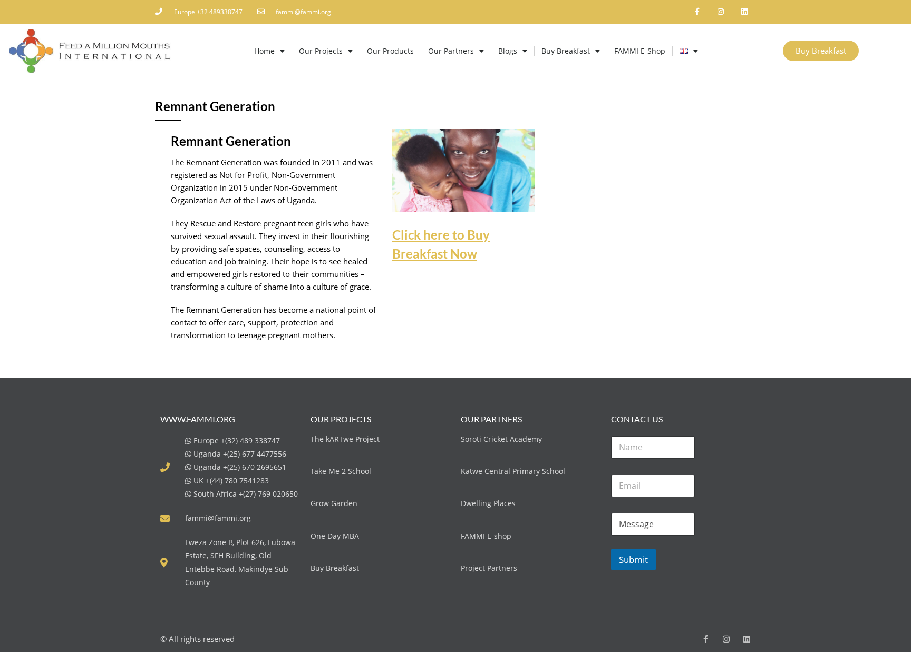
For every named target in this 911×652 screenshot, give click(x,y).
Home (264, 51)
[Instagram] (720, 12)
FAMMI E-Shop (639, 51)
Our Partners (451, 51)
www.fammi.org (197, 419)
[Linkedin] (744, 12)
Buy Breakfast (565, 51)
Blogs (507, 51)
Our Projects (321, 51)
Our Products (390, 51)
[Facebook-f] (697, 12)
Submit (633, 560)
